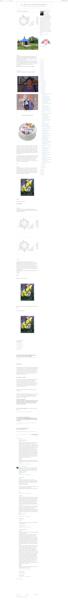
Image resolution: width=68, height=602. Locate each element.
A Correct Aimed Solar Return (46, 119)
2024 (42, 63)
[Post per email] (32, 434)
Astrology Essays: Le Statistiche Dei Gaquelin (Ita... (46, 143)
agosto (43, 87)
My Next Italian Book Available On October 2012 (46, 131)
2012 (42, 80)
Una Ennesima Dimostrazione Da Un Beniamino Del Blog (46, 99)
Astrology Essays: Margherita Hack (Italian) (46, 155)
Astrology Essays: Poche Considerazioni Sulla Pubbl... (46, 141)
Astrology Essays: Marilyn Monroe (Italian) (45, 150)
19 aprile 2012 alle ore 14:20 (25, 493)
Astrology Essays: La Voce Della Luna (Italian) (46, 163)
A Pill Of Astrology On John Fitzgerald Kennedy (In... (46, 97)
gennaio (43, 167)
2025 (42, 62)
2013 (42, 78)
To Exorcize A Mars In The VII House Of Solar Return (46, 106)
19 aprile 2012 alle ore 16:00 (25, 527)
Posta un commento (19, 578)
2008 (42, 173)
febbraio (43, 166)
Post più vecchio (35, 594)
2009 (42, 172)
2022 (42, 66)
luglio (43, 88)
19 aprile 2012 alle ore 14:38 (25, 516)
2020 (42, 69)
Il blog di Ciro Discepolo (34, 4)
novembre (43, 82)
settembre (43, 85)
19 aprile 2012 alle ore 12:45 (25, 474)
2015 (42, 76)
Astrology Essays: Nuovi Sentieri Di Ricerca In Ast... (46, 136)
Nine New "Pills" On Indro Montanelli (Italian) (45, 115)
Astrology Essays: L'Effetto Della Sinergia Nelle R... (46, 158)
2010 (42, 170)
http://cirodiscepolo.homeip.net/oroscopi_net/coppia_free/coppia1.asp (26, 431)
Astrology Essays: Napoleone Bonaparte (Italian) (46, 133)
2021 (42, 67)
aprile (43, 92)
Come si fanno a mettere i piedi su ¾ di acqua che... (46, 129)
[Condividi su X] (35, 434)
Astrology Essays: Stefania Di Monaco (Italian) (46, 153)
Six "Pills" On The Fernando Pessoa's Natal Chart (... (46, 124)
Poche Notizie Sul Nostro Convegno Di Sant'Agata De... (46, 126)
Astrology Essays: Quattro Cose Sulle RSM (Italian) (46, 138)
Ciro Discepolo (48, 11)
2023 (42, 65)
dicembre (43, 81)
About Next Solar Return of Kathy (46, 113)
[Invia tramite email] (33, 434)
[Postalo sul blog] (34, 434)
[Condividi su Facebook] (36, 434)
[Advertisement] (24, 586)
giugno (43, 89)
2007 (42, 174)
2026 (42, 60)
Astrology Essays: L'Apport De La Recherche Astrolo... (46, 160)
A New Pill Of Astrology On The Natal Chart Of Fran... (46, 102)
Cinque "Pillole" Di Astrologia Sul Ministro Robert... (46, 94)
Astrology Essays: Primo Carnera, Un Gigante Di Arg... (46, 148)
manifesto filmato (46, 15)
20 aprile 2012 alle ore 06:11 (25, 576)
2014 (42, 77)
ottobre (43, 84)
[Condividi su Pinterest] (37, 434)
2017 (42, 73)
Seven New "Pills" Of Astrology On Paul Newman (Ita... (46, 118)
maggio (43, 91)
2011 (42, 169)
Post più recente (18, 594)
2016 (42, 74)
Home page (27, 594)
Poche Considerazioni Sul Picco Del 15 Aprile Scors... (46, 109)
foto (45, 12)
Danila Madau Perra (22, 466)
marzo (43, 164)
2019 (42, 70)
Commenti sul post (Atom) (23, 596)
